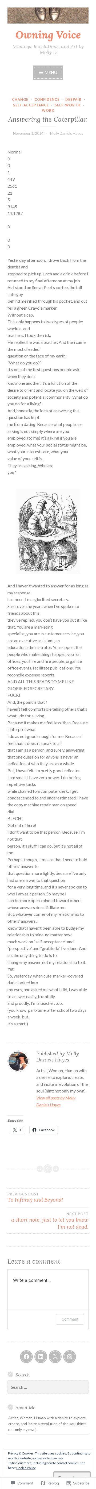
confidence (46, 99)
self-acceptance (31, 105)
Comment (70, 1319)
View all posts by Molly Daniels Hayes (55, 1101)
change (20, 99)
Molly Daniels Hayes (66, 133)
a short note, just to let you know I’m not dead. (50, 1221)
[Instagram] (69, 1356)
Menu (50, 72)
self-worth (68, 105)
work (48, 110)
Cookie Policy (25, 1468)
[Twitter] (55, 1356)
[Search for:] (48, 1387)
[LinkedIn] (40, 1356)
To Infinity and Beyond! (35, 1197)
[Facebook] (26, 1356)
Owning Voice (48, 34)
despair (73, 99)
